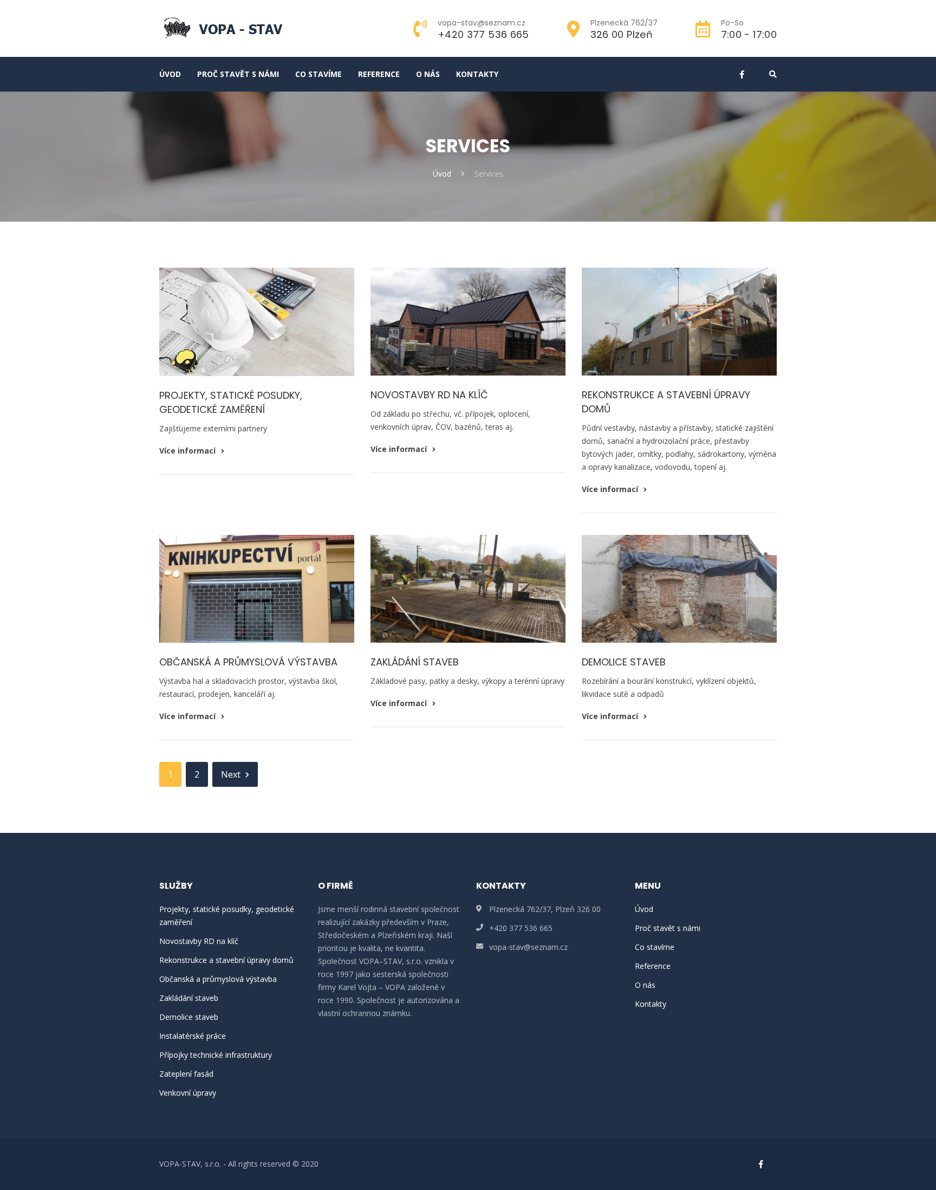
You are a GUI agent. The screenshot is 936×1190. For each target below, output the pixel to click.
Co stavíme (318, 74)
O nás (428, 74)
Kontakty (477, 74)
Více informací (188, 450)
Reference (379, 74)
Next (230, 774)
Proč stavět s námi (238, 74)
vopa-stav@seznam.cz (528, 947)
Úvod (170, 74)
